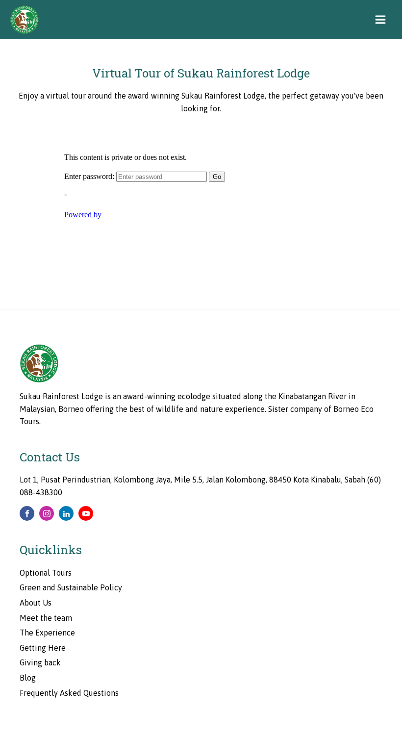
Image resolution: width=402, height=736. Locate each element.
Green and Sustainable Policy (71, 587)
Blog (28, 677)
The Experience (47, 632)
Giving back (40, 662)
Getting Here (43, 647)
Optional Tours (46, 572)
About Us (35, 602)
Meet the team (46, 617)
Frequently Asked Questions (69, 692)
